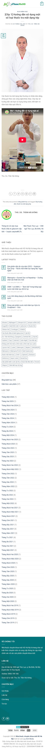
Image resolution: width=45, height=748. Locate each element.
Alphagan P (12, 322)
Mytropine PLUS (16, 351)
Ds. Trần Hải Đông (8, 337)
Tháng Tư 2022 (7, 491)
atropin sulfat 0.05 (33, 322)
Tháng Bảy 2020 (8, 576)
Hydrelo (4, 340)
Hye (10, 340)
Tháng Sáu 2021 (8, 529)
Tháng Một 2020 (8, 601)
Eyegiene (18, 337)
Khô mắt (19, 344)
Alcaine (4, 322)
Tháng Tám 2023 (8, 452)
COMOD (22, 329)
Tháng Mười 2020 (8, 563)
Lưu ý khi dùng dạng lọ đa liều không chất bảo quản (24, 297)
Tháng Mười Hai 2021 (10, 508)
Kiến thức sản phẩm (9, 384)
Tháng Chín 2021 (8, 520)
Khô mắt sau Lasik (29, 344)
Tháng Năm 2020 (8, 584)
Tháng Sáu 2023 (8, 456)
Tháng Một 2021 (8, 550)
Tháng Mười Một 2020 (10, 559)
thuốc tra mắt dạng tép (24, 204)
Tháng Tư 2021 (7, 537)
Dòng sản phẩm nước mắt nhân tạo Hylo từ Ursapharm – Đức (23, 306)
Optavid (24, 354)
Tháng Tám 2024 (8, 414)
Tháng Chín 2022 (8, 474)
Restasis (32, 354)
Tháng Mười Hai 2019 (10, 605)
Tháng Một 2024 (8, 435)
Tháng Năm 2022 (8, 486)
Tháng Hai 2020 (8, 597)
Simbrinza (5, 358)
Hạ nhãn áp (32, 340)
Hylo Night (24, 340)
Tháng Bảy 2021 (8, 525)
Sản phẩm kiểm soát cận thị (10, 362)
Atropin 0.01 (22, 322)
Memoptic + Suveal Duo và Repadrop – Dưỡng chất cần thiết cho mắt (25, 279)
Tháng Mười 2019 (8, 614)
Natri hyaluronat (27, 351)
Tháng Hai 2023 (8, 461)
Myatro (28, 347)
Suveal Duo (23, 358)
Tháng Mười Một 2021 (10, 512)
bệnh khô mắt (14, 326)
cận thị (27, 333)
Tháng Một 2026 (8, 397)
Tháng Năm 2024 (8, 423)
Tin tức (4, 704)
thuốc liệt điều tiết (27, 362)
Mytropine (5, 351)
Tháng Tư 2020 (7, 588)
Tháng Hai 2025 (8, 401)
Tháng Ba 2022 (7, 495)
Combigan (14, 329)
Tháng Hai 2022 (8, 499)
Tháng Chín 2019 (8, 618)
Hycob (35, 337)
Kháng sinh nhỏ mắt (8, 344)
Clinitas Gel (5, 329)
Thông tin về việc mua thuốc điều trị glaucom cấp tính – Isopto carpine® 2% (12, 229)
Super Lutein (14, 358)
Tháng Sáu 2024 (8, 418)
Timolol (37, 362)
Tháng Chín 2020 (8, 567)
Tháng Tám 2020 (8, 571)
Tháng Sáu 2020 (8, 580)
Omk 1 (18, 354)
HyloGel (16, 340)
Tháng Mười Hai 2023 (10, 440)
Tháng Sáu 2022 (8, 482)
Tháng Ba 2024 (7, 431)
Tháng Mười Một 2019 (10, 610)
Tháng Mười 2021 (8, 516)
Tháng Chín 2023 (8, 448)
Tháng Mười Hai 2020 (10, 554)
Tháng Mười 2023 (8, 444)
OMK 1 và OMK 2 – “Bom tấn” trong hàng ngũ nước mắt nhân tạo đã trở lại (24, 288)
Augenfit (5, 326)
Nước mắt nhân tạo (8, 354)
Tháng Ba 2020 (7, 593)
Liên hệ (4, 695)
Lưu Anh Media (28, 739)
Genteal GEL (27, 337)
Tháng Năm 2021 (8, 533)
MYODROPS (36, 347)
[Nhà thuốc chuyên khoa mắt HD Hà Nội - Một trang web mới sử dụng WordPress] (14, 3)
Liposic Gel (5, 347)
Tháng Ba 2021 (7, 542)
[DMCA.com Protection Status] (22, 727)
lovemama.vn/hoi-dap (8, 635)
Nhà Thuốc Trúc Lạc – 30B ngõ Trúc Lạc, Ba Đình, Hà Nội (33, 229)
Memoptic (20, 347)
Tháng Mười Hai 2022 (10, 465)
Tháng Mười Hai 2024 (10, 405)
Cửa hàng (5, 699)
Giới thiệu (5, 691)
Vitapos (4, 365)
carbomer (23, 326)
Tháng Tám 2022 (8, 478)
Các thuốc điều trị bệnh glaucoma (12, 333)
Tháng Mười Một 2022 (10, 469)
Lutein (13, 347)
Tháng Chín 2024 (8, 410)
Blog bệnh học (22, 11)
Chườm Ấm (32, 326)
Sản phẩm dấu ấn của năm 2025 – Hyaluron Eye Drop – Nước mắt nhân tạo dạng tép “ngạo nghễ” (25, 268)
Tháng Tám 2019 (8, 623)
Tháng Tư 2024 (7, 427)
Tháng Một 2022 (8, 503)
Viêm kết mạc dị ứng (15, 365)
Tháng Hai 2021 (8, 546)
